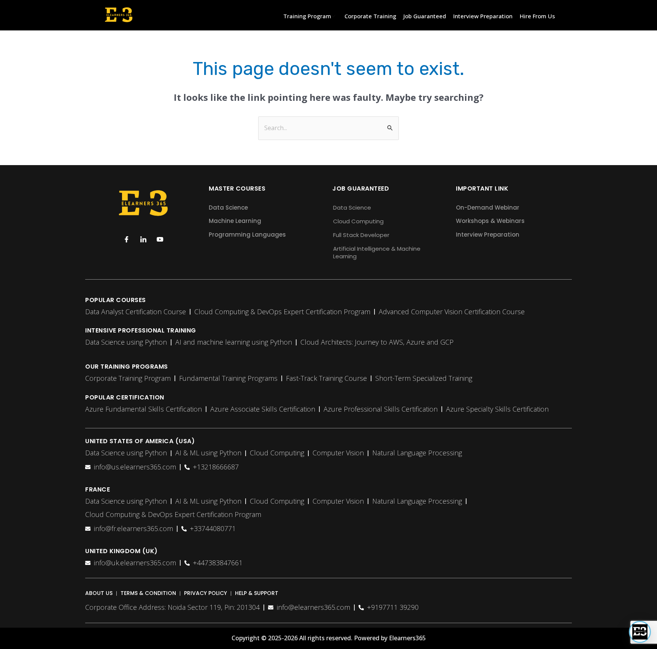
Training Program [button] (307, 16)
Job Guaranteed (424, 16)
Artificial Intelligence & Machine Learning (377, 252)
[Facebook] (126, 239)
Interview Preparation (483, 16)
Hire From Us (537, 16)
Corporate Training (370, 16)
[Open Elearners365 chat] (640, 632)
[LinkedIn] (143, 239)
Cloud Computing (358, 221)
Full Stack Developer (361, 235)
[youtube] (160, 239)
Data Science (352, 208)
